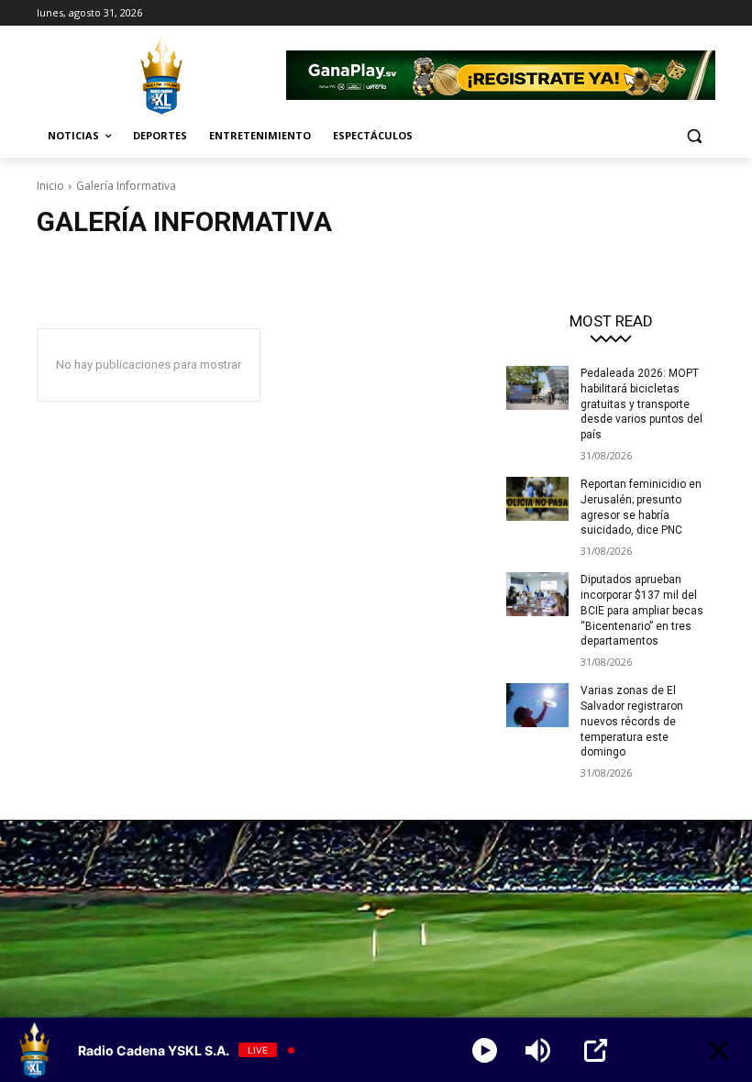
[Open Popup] (596, 1050)
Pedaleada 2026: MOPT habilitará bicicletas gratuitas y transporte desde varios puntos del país (641, 404)
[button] (693, 136)
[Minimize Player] (718, 1050)
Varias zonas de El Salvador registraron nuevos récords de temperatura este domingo (632, 721)
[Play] (485, 1050)
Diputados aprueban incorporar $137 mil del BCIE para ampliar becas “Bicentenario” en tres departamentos (642, 610)
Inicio (50, 185)
